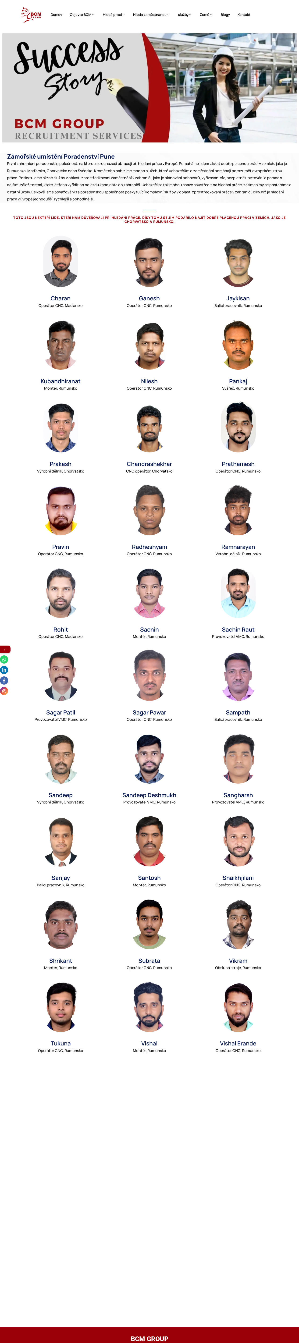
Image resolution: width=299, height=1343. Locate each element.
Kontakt (244, 14)
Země (204, 14)
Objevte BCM (80, 14)
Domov (56, 14)
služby (183, 14)
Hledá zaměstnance (150, 14)
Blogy (225, 14)
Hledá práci (112, 14)
